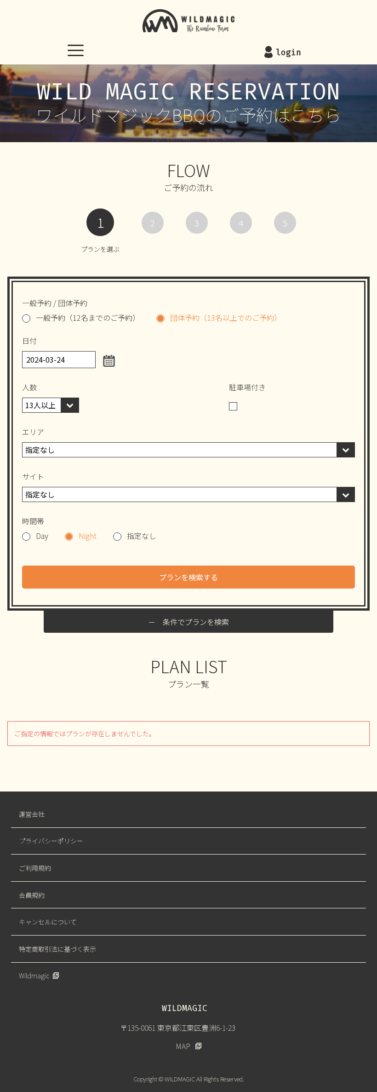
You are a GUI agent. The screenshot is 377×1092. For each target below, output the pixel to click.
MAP (183, 1046)
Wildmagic (34, 975)
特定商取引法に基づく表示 (57, 948)
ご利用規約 (35, 867)
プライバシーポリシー (51, 840)
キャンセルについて (48, 921)
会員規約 (32, 895)
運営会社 (32, 814)
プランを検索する (188, 577)
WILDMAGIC (188, 20)
